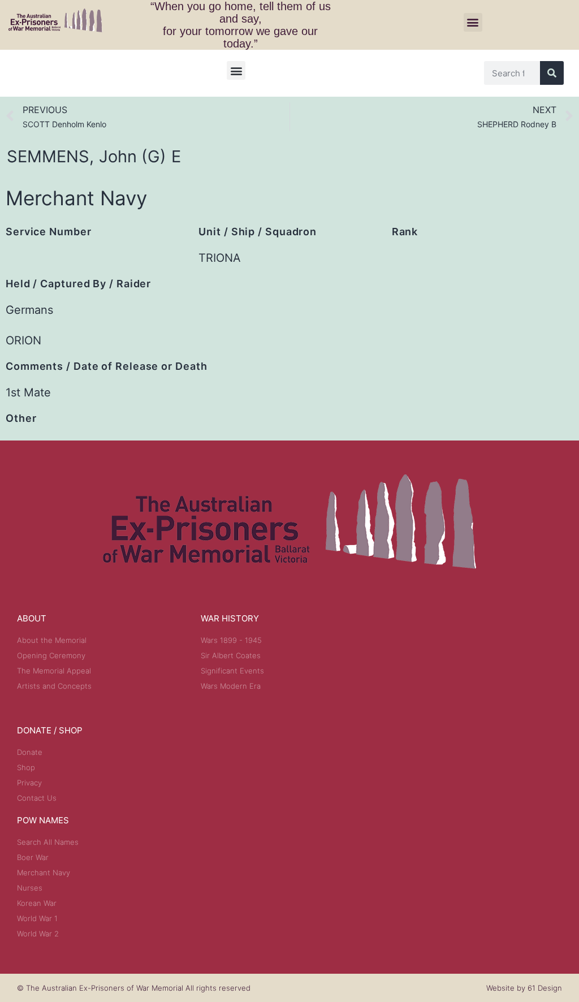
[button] (473, 22)
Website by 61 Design (524, 987)
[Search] (552, 73)
